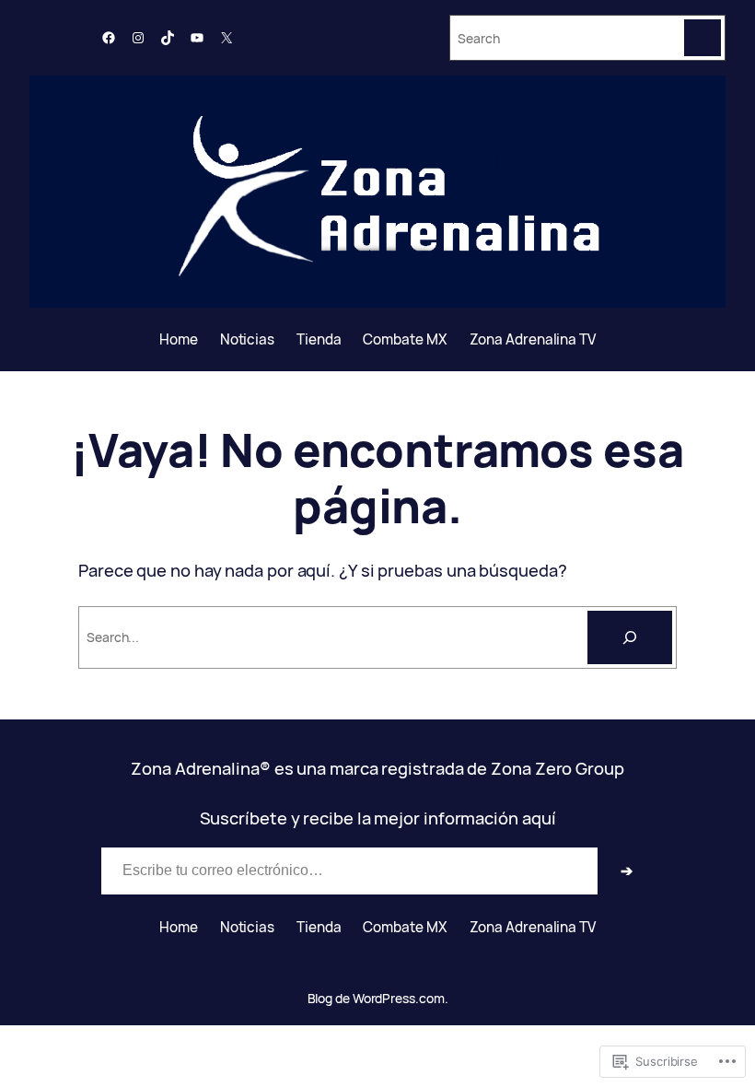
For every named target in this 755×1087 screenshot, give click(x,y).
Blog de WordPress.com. (378, 998)
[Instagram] (138, 37)
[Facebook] (108, 37)
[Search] (702, 37)
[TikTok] (167, 37)
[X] (226, 37)
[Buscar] (629, 637)
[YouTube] (197, 37)
